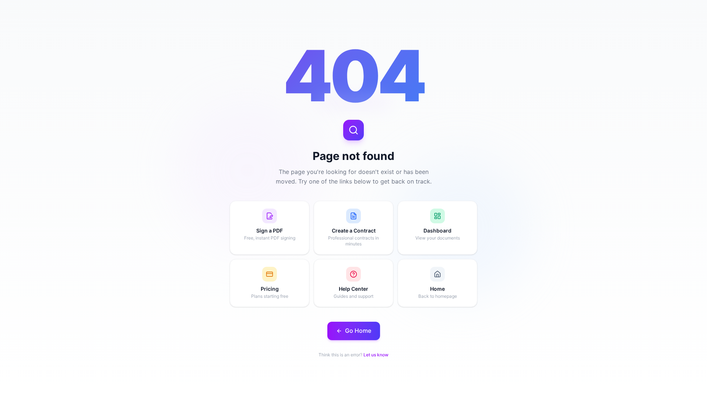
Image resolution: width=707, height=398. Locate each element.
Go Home (358, 330)
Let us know (375, 354)
